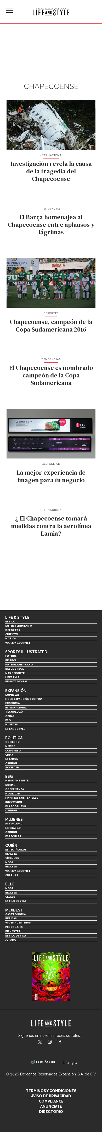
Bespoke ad (51, 463)
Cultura (11, 875)
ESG (8, 720)
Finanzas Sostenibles (21, 797)
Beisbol (11, 660)
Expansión (15, 691)
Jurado (10, 939)
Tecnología (14, 711)
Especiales (13, 836)
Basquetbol (14, 668)
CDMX (9, 754)
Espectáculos (16, 849)
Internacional (51, 155)
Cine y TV (11, 634)
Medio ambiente (17, 780)
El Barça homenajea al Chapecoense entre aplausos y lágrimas (51, 224)
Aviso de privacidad (51, 1096)
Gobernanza (14, 789)
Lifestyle (12, 677)
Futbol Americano (19, 664)
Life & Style (17, 617)
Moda (9, 862)
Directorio (51, 1112)
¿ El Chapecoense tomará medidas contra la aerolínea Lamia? (51, 526)
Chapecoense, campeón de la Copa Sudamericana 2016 (51, 325)
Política (13, 738)
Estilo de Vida (15, 935)
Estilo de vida (15, 901)
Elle (10, 884)
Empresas (12, 694)
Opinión (11, 763)
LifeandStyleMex (40, 1042)
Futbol (10, 655)
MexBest (14, 910)
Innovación (13, 801)
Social (10, 785)
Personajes (14, 927)
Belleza (11, 866)
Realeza (11, 853)
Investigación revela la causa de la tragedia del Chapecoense (51, 171)
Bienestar (12, 931)
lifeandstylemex (54, 1042)
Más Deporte (15, 673)
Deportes (51, 313)
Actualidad (13, 823)
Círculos (12, 857)
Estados (11, 758)
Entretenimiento (18, 625)
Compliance (51, 1101)
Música (10, 638)
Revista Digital (16, 681)
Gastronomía (15, 914)
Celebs (10, 896)
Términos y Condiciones (51, 1091)
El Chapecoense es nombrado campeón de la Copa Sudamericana (51, 375)
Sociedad (12, 767)
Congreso (13, 750)
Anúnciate (51, 1106)
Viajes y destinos (18, 922)
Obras (9, 716)
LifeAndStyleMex (65, 1042)
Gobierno (12, 742)
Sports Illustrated (26, 652)
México (10, 746)
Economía (12, 703)
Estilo (10, 621)
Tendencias (51, 208)
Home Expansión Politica (23, 698)
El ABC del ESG (15, 806)
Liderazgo (13, 828)
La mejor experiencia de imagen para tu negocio (51, 476)
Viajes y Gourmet (18, 642)
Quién (11, 845)
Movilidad (12, 793)
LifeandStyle (15, 728)
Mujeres (11, 724)
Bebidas (11, 918)
